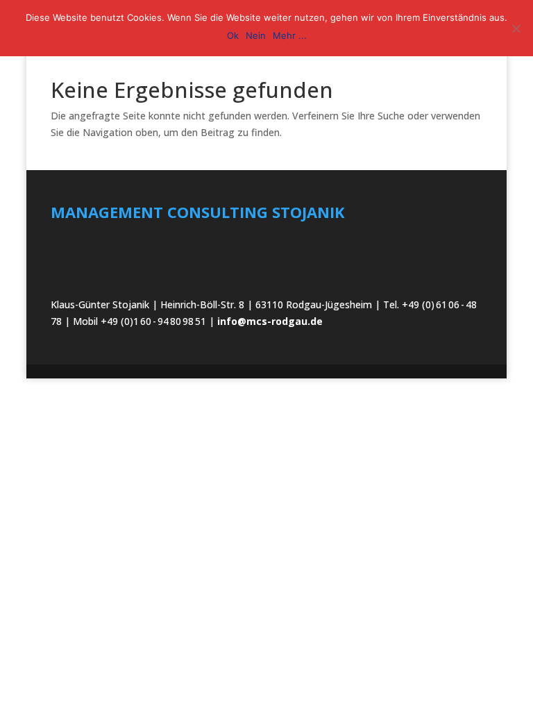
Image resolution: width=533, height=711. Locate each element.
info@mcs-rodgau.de (270, 321)
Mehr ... (290, 35)
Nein (256, 35)
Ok (233, 35)
